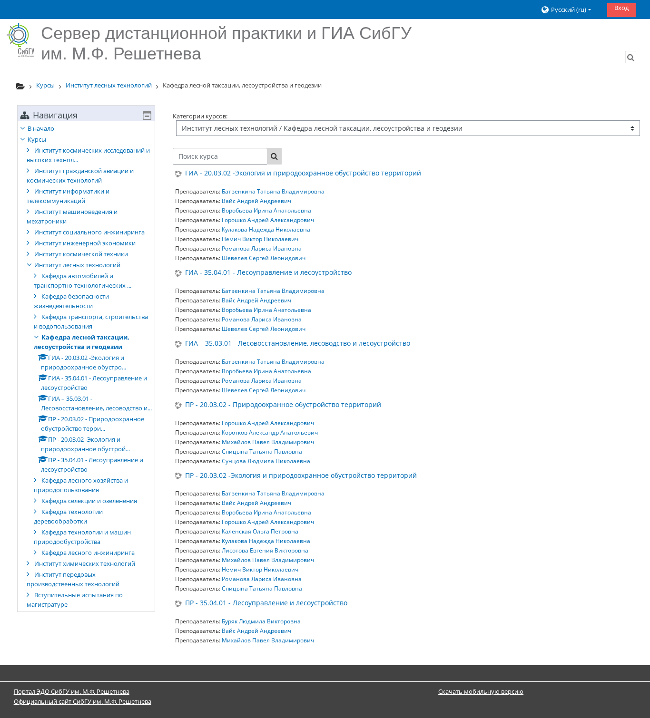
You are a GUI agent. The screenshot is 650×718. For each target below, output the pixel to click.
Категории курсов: (200, 116)
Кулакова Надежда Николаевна (266, 229)
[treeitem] (86, 366)
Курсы (37, 139)
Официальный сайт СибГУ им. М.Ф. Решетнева (82, 701)
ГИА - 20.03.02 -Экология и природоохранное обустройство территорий (303, 173)
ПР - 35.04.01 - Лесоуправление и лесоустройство (266, 603)
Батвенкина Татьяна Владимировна (273, 191)
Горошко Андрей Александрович (268, 219)
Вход (621, 7)
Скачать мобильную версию (480, 691)
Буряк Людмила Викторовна (261, 621)
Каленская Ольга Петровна (260, 531)
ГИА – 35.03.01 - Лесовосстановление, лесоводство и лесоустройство (297, 344)
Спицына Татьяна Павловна (262, 451)
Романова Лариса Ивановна (262, 248)
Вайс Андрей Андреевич (256, 200)
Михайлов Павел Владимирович (268, 442)
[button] (570, 9)
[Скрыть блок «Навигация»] (147, 115)
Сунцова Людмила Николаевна (266, 461)
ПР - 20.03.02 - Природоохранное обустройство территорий (283, 405)
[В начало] (20, 40)
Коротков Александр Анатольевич (270, 432)
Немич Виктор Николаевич (260, 239)
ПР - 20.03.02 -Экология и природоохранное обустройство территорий (301, 476)
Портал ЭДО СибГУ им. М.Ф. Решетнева (71, 691)
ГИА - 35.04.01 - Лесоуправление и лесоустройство (268, 273)
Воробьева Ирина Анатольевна (266, 210)
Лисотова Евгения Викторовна (265, 550)
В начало (41, 128)
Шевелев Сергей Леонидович (263, 258)
